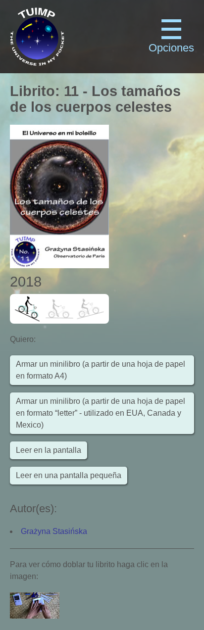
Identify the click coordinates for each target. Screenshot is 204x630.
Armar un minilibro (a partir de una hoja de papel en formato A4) (100, 370)
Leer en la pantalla (48, 450)
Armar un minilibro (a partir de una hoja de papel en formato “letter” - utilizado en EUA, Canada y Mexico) (100, 413)
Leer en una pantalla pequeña (68, 475)
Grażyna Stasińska (54, 531)
